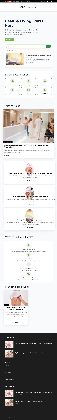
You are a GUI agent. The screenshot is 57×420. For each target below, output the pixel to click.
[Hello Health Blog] (28, 7)
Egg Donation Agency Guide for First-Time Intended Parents (23, 1)
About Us (7, 365)
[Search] (51, 1)
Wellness (6, 304)
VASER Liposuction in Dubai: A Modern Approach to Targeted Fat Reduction (15, 309)
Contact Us (7, 369)
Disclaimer (7, 375)
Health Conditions (7, 142)
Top (51, 417)
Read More (8, 39)
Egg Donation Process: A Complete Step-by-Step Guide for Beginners (30, 173)
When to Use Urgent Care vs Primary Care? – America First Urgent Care (26, 146)
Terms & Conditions (9, 379)
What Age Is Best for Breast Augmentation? (38, 55)
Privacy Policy (8, 372)
